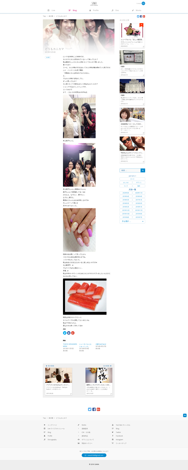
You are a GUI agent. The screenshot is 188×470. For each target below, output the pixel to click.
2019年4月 (126, 196)
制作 (139, 186)
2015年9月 (139, 214)
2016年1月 (139, 207)
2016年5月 (126, 203)
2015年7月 (139, 217)
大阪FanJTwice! (101, 344)
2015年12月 (125, 210)
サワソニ (138, 182)
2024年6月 (126, 193)
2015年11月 (138, 210)
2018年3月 (126, 200)
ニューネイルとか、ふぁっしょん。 (86, 345)
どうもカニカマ (54, 49)
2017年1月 (139, 200)
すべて (132, 179)
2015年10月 (125, 214)
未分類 (48, 57)
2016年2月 (126, 207)
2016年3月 (139, 203)
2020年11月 (138, 193)
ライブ (126, 186)
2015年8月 (126, 217)
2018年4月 (139, 196)
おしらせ (125, 182)
